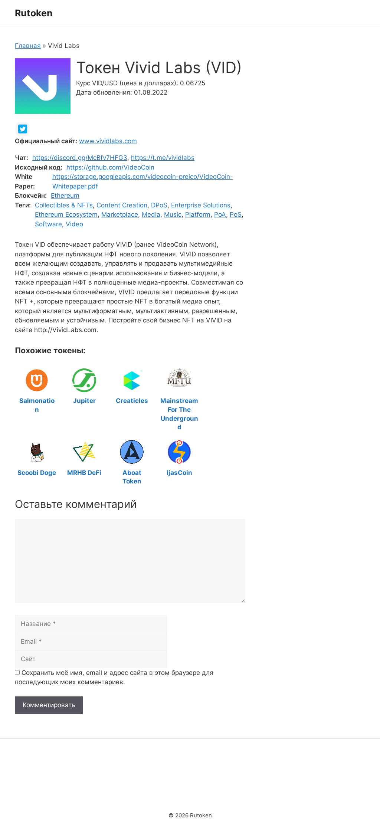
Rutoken (34, 13)
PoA (220, 214)
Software (48, 224)
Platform (197, 214)
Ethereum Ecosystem (66, 214)
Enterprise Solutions (200, 205)
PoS (236, 214)
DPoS (159, 205)
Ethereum (65, 195)
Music (172, 214)
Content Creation (121, 205)
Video (74, 224)
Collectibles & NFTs (64, 205)
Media (151, 214)
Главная (28, 45)
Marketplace (119, 214)
